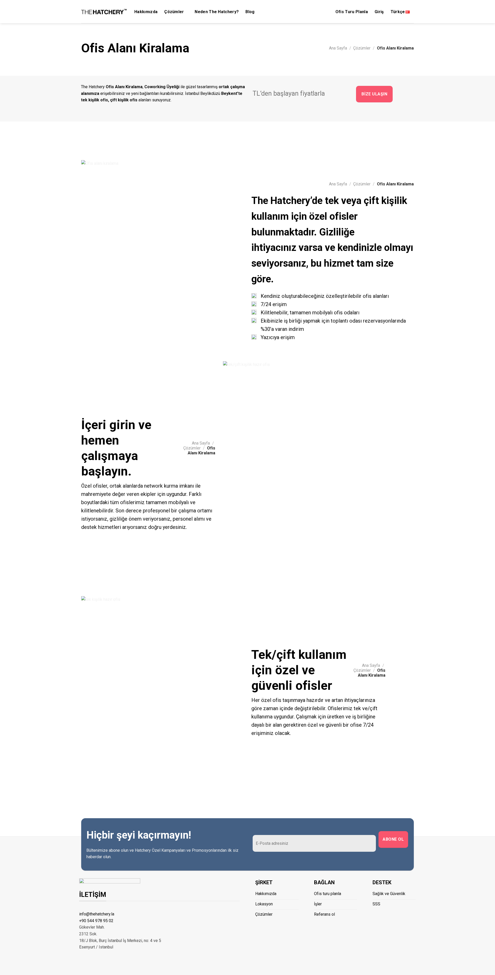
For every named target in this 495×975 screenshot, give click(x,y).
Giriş (379, 11)
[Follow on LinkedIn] (388, 913)
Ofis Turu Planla (351, 11)
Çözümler (174, 11)
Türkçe (398, 11)
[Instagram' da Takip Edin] (376, 913)
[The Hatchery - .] (104, 12)
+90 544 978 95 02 (96, 920)
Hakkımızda (146, 11)
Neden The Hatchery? (217, 11)
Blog (249, 11)
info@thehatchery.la (96, 914)
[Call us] (382, 913)
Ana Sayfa (338, 48)
